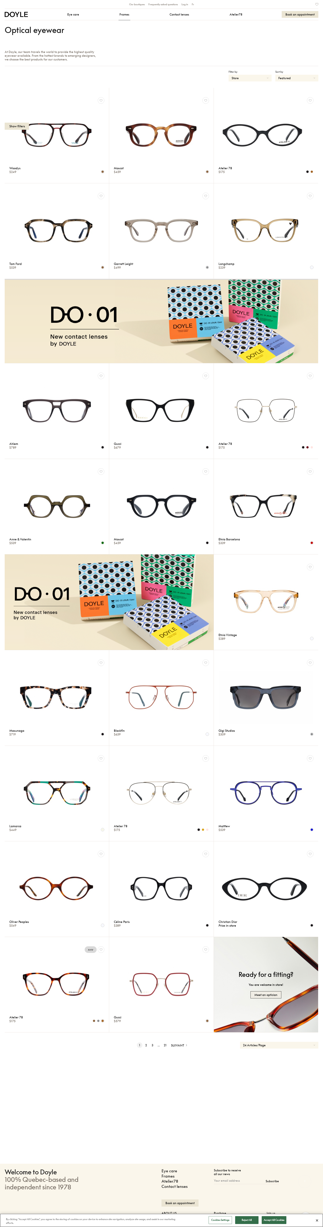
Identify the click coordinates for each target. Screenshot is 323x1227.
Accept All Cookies (274, 1219)
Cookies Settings (220, 1219)
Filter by (233, 71)
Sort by (279, 71)
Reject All (247, 1219)
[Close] (317, 1220)
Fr (193, 4)
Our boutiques (137, 4)
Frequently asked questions (163, 4)
